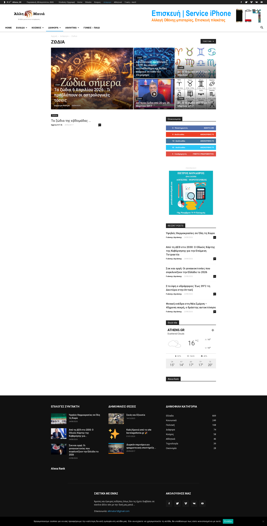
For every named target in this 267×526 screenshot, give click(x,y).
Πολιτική (170, 424)
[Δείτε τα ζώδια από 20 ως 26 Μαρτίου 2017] (154, 94)
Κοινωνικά (171, 420)
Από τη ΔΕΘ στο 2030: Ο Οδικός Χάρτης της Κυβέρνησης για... (81, 433)
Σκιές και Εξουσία (135, 415)
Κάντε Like (209, 128)
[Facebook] (241, 2)
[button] (261, 27)
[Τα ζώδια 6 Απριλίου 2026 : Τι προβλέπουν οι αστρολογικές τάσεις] (92, 83)
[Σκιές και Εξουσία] (116, 418)
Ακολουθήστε (207, 134)
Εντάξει (228, 521)
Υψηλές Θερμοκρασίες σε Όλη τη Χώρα (190, 233)
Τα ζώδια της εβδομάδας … (71, 121)
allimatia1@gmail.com (118, 511)
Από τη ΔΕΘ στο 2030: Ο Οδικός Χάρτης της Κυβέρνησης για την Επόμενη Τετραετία (190, 251)
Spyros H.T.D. (57, 125)
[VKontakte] (256, 2)
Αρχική (54, 36)
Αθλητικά (118, 2)
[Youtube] (261, 2)
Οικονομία (171, 448)
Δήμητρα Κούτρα (62, 105)
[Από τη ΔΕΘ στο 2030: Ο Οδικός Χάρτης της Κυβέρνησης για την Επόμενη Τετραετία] (58, 433)
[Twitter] (246, 2)
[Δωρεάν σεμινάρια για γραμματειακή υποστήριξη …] (116, 448)
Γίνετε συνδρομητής (203, 154)
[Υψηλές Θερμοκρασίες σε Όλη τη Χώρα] (58, 418)
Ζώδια (57, 85)
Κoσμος (97, 2)
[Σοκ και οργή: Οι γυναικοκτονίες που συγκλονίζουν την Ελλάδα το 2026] (58, 449)
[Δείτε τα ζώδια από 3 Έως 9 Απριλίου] (195, 63)
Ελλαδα (88, 2)
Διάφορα (107, 2)
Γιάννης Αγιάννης (174, 237)
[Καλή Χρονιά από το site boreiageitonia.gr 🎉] (114, 433)
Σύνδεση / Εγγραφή (67, 2)
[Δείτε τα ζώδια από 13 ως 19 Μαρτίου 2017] (195, 94)
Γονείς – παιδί (130, 2)
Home (79, 2)
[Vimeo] (251, 2)
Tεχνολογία (172, 443)
